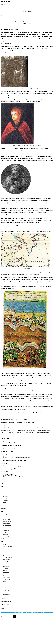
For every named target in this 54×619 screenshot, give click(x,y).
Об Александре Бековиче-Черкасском (13, 460)
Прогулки (23, 21)
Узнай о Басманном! (32, 476)
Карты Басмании (6, 523)
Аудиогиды (5, 514)
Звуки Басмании (6, 575)
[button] (5, 486)
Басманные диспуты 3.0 (8, 469)
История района (14, 476)
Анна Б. (11, 474)
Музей (3, 21)
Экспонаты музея (6, 536)
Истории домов (6, 517)
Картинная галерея (7, 521)
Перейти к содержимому (6, 1)
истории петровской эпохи (9, 435)
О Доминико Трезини (7, 451)
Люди (20, 476)
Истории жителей (6, 519)
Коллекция (9, 21)
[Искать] (14, 616)
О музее (4, 489)
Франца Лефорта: (10, 284)
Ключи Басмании (6, 577)
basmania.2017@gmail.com (6, 601)
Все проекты (5, 544)
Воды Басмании (6, 559)
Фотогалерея (5, 534)
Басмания (3, 4)
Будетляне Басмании (7, 557)
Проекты (17, 21)
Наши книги (5, 528)
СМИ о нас (5, 498)
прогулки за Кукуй (20, 435)
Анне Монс (21, 383)
